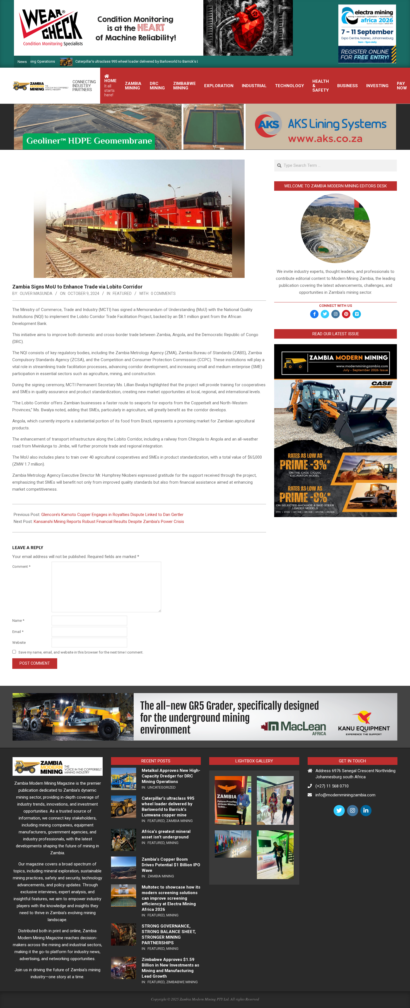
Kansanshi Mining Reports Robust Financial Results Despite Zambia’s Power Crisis (109, 521)
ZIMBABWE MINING (182, 982)
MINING (172, 843)
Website (19, 642)
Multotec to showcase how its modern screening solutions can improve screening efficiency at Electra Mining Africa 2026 (171, 898)
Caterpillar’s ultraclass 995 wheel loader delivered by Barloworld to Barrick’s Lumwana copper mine (122, 61)
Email (17, 632)
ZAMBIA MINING (179, 821)
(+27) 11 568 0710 (332, 786)
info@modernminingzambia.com (345, 794)
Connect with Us (335, 306)
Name (18, 620)
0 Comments (163, 293)
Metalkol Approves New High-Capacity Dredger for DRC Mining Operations (171, 776)
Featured (122, 293)
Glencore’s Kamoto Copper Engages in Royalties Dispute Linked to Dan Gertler (112, 514)
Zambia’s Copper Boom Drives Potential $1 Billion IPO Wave (171, 865)
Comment (21, 566)
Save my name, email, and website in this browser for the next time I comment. (80, 652)
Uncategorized (162, 787)
